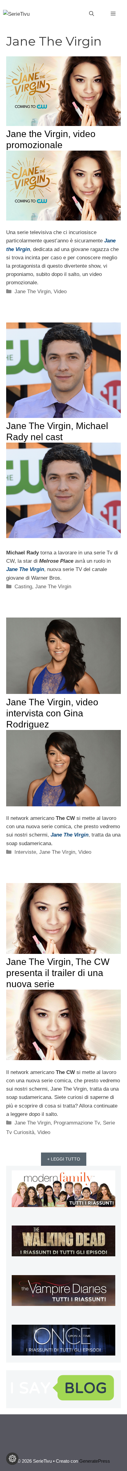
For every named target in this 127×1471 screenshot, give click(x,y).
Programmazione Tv (77, 1123)
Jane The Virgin (32, 291)
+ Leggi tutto (63, 1159)
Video (60, 291)
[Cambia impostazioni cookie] (12, 1459)
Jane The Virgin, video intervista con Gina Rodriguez (52, 713)
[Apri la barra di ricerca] (91, 14)
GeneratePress (94, 1461)
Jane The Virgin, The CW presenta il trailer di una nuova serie (57, 973)
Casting (23, 587)
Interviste (25, 852)
